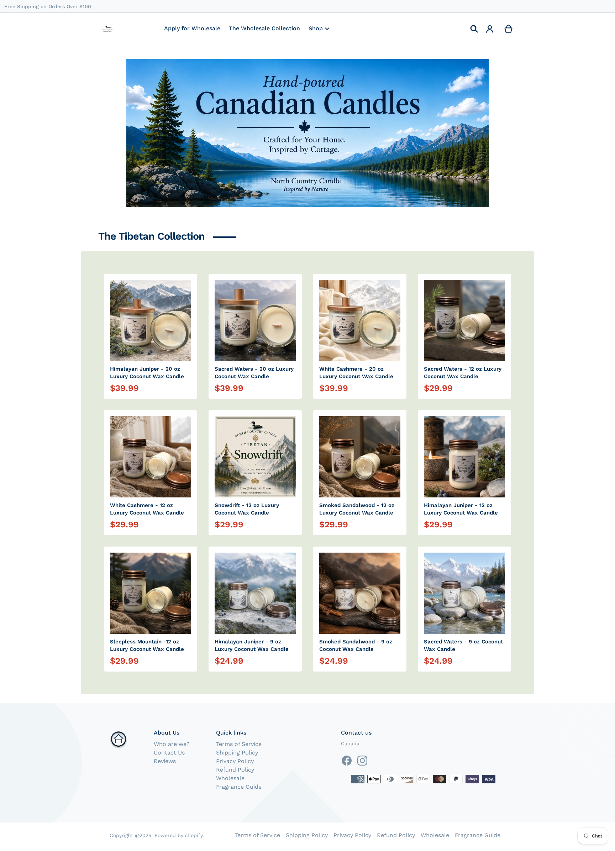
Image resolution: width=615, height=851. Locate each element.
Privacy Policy (235, 761)
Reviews (165, 761)
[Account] (490, 29)
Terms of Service (239, 744)
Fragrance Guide (239, 786)
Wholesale (230, 778)
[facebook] (346, 760)
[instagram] (362, 760)
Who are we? (172, 744)
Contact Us (169, 752)
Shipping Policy (237, 752)
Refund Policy (235, 769)
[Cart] (509, 29)
